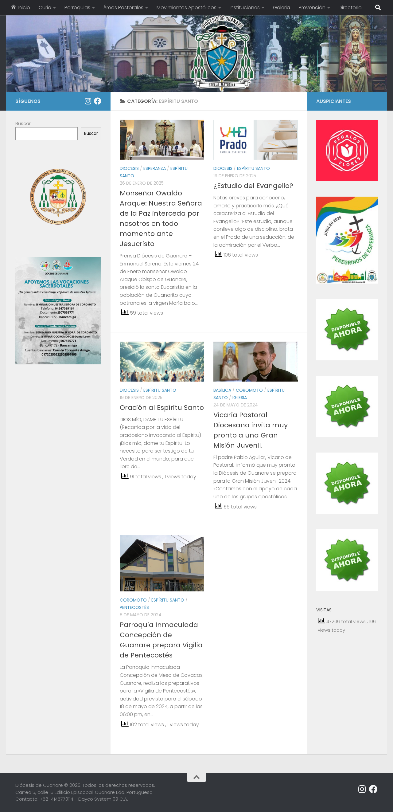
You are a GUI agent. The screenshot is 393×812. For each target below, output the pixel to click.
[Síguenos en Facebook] (97, 101)
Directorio (350, 7)
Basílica (222, 390)
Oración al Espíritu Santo (162, 407)
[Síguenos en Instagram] (87, 101)
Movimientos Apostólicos (186, 7)
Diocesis (129, 168)
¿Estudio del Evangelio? (253, 185)
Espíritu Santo (253, 168)
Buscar (23, 123)
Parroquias (77, 7)
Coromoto (249, 390)
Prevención (312, 7)
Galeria (281, 7)
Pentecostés (134, 607)
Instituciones (245, 7)
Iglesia (239, 397)
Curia (45, 7)
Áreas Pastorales (123, 7)
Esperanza (154, 168)
